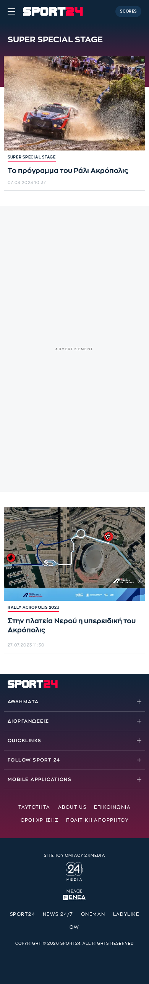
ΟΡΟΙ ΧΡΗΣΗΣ (40, 820)
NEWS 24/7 (58, 914)
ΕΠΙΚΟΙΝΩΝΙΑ (112, 807)
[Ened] (74, 897)
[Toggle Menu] (11, 11)
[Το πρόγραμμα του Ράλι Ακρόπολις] (74, 103)
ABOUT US (72, 807)
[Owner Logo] (74, 870)
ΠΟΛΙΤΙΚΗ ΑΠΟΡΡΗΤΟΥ (97, 820)
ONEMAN (93, 914)
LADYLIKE (126, 914)
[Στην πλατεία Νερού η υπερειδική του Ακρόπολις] (74, 554)
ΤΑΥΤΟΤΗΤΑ (34, 807)
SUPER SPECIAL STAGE (32, 157)
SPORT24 (22, 914)
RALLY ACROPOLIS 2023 (33, 608)
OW (74, 927)
